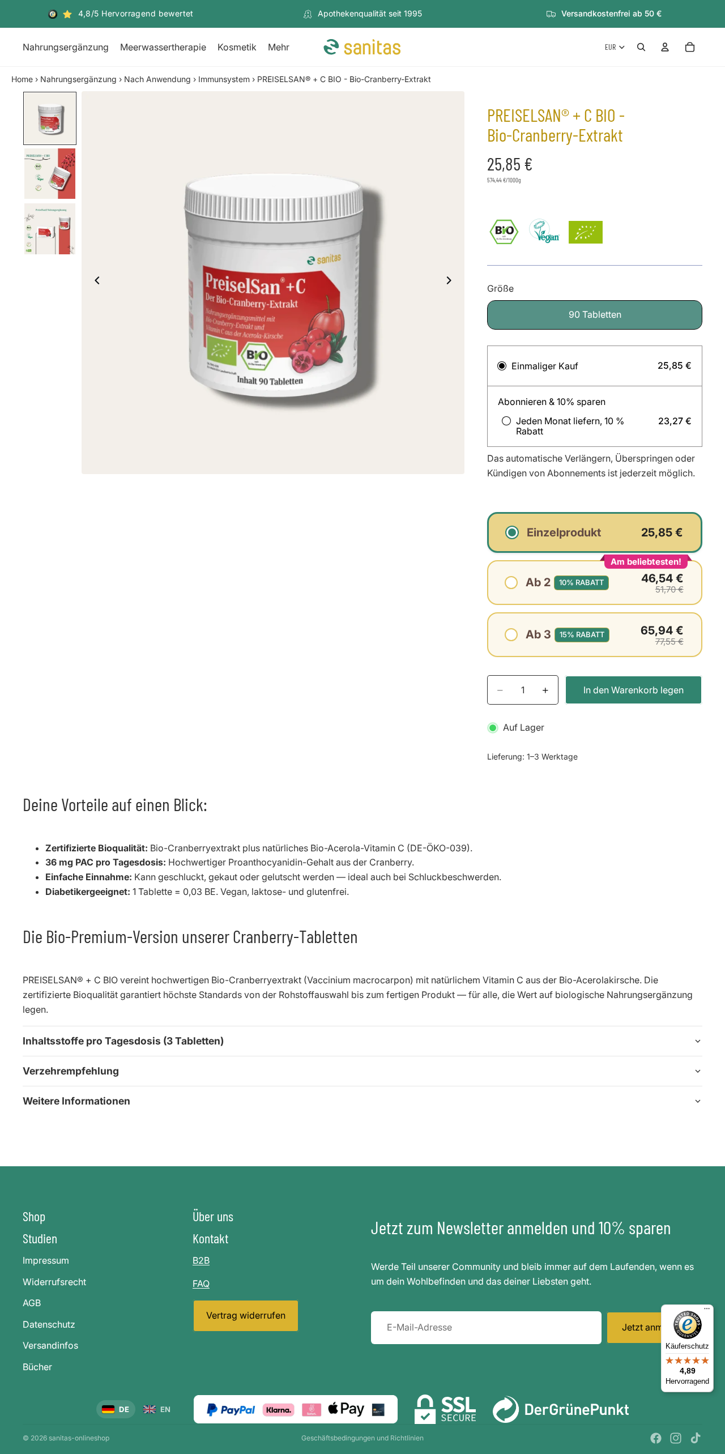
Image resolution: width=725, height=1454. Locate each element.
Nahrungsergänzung (78, 79)
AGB (32, 1302)
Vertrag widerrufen (245, 1315)
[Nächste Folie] (452, 282)
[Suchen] (641, 47)
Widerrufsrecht (54, 1281)
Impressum (46, 1260)
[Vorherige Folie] (94, 282)
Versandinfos (50, 1345)
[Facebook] (656, 1438)
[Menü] (707, 1311)
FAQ (201, 1283)
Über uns (213, 1216)
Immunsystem (224, 79)
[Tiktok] (695, 1438)
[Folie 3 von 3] (49, 228)
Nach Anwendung (157, 79)
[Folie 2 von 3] (49, 173)
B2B (201, 1260)
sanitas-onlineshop (79, 1438)
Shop (34, 1216)
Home (22, 79)
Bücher (37, 1366)
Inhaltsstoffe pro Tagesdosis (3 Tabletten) (123, 1041)
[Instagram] (676, 1438)
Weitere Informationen (76, 1101)
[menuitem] (278, 47)
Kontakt (210, 1238)
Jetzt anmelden (654, 1327)
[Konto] (664, 47)
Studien (40, 1238)
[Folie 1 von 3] (49, 118)
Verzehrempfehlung (71, 1071)
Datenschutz (49, 1323)
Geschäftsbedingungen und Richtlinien (362, 1438)
